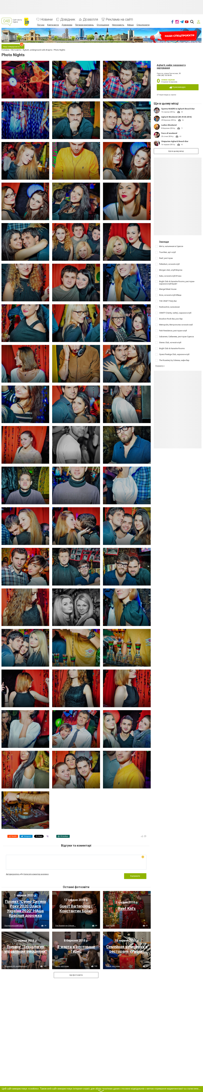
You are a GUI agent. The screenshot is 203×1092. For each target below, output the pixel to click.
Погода (40, 25)
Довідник (67, 19)
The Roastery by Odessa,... (65, 926)
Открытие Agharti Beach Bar (174, 141)
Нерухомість (118, 25)
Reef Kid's (127, 908)
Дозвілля (90, 19)
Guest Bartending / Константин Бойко (76, 908)
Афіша (130, 25)
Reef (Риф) (110, 926)
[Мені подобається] (142, 836)
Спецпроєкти (143, 25)
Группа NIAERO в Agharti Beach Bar (178, 109)
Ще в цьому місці (176, 151)
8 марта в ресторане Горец (76, 949)
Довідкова (67, 25)
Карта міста (53, 25)
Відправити (135, 876)
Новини (47, 19)
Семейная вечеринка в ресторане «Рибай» (127, 949)
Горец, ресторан (62, 966)
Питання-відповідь (84, 25)
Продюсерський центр (14, 926)
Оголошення (103, 25)
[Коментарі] (145, 836)
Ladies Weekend (169, 125)
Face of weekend (169, 133)
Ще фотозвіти (76, 975)
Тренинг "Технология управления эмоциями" (25, 949)
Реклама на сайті (119, 19)
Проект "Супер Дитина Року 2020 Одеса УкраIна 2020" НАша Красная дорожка (25, 908)
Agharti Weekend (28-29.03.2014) (176, 117)
